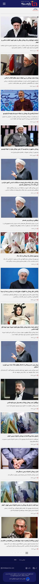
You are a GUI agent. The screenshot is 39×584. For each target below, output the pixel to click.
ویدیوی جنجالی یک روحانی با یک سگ (27, 256)
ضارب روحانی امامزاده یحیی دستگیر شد (27, 472)
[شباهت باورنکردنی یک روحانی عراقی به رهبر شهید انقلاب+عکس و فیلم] (19, 27)
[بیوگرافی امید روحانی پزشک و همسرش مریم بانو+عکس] (19, 389)
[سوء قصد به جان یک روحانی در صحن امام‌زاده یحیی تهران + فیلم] (19, 491)
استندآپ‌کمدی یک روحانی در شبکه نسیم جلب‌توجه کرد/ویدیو (20, 114)
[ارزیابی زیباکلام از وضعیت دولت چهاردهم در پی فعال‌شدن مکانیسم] (19, 527)
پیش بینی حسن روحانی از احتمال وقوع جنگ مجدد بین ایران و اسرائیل (20, 366)
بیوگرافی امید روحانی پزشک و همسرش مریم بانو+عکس (22, 403)
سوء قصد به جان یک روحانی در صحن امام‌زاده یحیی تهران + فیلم (20, 505)
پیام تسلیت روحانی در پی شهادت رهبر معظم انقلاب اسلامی (21, 78)
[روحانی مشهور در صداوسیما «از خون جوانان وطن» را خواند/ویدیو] (19, 136)
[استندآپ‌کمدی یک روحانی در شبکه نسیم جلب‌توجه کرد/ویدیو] (19, 100)
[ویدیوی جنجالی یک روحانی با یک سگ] (19, 242)
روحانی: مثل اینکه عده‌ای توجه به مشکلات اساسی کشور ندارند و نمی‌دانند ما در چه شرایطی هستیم (20, 184)
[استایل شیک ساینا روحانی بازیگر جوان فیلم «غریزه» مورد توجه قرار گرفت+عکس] (19, 313)
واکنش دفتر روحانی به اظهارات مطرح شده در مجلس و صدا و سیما (19, 292)
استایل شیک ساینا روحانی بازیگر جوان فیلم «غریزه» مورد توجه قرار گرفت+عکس (19, 328)
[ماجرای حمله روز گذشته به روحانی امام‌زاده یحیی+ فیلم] (19, 422)
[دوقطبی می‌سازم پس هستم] (19, 207)
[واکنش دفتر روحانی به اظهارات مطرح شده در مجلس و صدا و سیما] (19, 278)
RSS (15, 560)
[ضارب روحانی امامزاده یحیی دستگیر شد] (19, 458)
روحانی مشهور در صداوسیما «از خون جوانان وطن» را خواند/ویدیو (19, 149)
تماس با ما (22, 560)
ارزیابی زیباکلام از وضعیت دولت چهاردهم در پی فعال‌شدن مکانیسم (19, 541)
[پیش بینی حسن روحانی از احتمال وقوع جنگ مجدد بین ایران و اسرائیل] (19, 351)
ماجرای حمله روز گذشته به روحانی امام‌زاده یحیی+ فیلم (23, 436)
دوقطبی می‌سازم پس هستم (30, 220)
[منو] (4, 4)
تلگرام (29, 568)
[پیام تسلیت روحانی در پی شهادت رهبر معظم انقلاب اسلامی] (19, 64)
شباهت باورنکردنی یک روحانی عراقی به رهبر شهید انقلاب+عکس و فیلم (19, 41)
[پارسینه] (28, 3)
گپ (36, 568)
